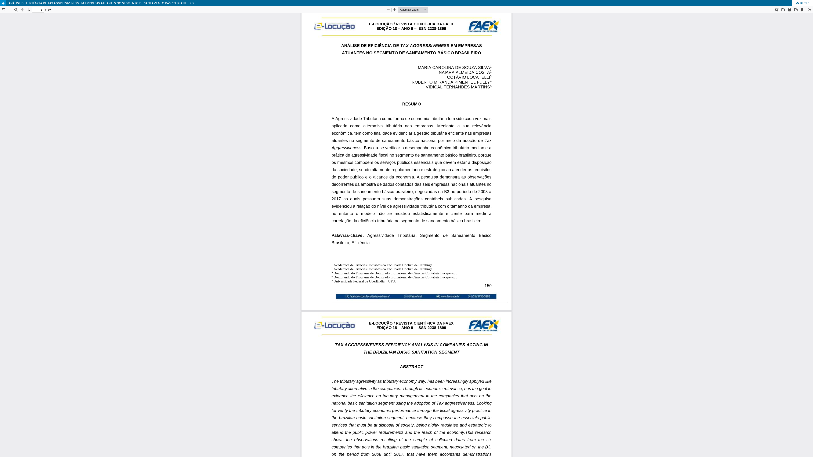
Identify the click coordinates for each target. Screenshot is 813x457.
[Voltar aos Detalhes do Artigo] (3, 3)
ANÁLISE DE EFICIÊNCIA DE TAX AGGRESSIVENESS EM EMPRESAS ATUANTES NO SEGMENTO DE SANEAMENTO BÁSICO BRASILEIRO (101, 3)
